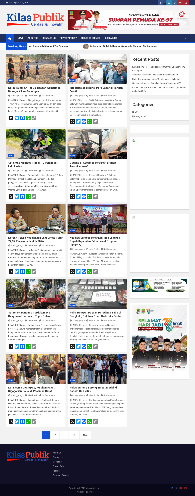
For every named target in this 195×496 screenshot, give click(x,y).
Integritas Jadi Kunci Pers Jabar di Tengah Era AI (155, 74)
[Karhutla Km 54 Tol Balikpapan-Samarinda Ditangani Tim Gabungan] (36, 69)
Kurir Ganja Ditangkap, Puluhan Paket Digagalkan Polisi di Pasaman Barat (31, 389)
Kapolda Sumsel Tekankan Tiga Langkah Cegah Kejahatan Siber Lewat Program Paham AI (95, 241)
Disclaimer (110, 38)
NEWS (20, 38)
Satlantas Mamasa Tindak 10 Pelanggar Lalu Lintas (156, 79)
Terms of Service (90, 38)
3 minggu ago (17, 245)
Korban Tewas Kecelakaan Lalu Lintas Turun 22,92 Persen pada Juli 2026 (35, 239)
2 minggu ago (78, 95)
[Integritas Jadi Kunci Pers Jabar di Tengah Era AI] (97, 69)
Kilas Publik (33, 95)
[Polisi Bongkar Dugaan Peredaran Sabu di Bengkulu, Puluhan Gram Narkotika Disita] (97, 294)
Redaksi (56, 471)
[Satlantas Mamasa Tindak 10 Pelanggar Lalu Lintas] (36, 144)
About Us (33, 38)
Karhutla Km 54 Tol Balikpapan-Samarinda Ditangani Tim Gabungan (34, 89)
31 (74, 435)
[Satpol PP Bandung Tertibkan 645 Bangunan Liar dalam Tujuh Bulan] (36, 294)
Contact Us (49, 38)
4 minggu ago (17, 395)
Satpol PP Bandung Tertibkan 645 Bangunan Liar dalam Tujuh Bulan (29, 314)
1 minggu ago (17, 95)
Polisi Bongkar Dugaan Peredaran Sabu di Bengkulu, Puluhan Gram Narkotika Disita (95, 314)
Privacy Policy (68, 38)
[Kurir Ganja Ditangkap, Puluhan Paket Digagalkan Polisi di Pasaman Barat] (36, 369)
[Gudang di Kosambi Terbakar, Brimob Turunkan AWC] (97, 144)
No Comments (48, 95)
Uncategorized (139, 116)
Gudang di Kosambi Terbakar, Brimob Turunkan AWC (156, 83)
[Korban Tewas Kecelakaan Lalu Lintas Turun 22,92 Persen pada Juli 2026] (36, 219)
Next (85, 435)
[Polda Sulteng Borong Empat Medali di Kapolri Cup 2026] (97, 369)
